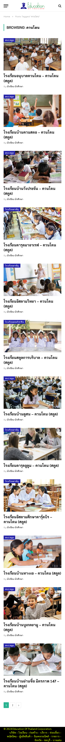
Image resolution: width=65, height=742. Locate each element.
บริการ (43, 732)
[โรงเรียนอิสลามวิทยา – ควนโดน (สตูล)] (32, 280)
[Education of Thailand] (32, 6)
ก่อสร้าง (33, 732)
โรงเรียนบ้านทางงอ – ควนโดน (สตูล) (32, 573)
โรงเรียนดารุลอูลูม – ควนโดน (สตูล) (31, 465)
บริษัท (12, 732)
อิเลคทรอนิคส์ (41, 736)
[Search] (59, 6)
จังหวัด (38, 740)
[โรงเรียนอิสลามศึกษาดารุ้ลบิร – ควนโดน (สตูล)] (32, 495)
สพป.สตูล (9, 40)
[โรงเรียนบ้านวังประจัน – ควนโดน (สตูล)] (32, 167)
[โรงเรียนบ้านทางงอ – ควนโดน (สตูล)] (32, 552)
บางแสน (57, 740)
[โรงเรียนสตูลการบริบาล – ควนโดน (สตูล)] (32, 336)
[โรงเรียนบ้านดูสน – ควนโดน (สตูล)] (32, 392)
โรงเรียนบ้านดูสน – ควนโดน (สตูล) (31, 414)
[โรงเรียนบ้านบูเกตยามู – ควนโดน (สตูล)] (32, 603)
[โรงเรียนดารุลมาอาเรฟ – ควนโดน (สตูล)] (32, 223)
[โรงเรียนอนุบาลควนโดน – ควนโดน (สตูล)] (32, 54)
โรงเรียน (23, 732)
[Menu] (6, 6)
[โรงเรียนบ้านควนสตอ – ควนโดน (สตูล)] (32, 111)
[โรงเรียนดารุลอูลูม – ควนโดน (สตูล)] (32, 444)
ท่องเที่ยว (54, 732)
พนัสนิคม (12, 736)
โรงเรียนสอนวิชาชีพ (14, 322)
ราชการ (55, 736)
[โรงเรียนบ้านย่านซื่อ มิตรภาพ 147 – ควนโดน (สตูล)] (32, 659)
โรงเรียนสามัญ (12, 209)
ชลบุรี (47, 740)
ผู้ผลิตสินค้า (25, 736)
